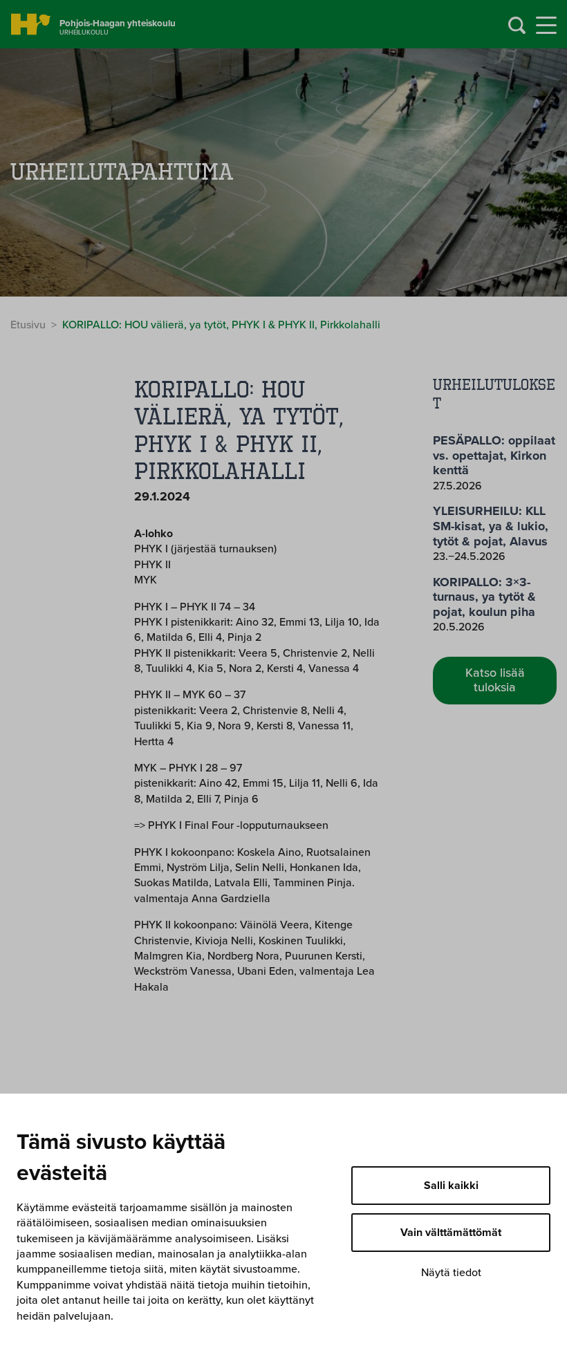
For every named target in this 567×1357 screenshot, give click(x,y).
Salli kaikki (451, 1185)
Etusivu (28, 325)
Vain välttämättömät (450, 1232)
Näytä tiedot (451, 1273)
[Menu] (546, 25)
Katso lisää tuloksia (495, 680)
